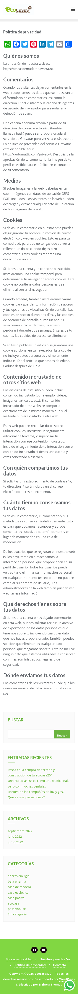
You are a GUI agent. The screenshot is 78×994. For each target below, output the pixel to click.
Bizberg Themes (50, 984)
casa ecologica (18, 892)
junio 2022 (15, 842)
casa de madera (19, 887)
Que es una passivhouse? (26, 797)
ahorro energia (18, 876)
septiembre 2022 (20, 831)
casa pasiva (16, 898)
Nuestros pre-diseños (55, 959)
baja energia (17, 881)
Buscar (15, 720)
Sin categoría (17, 914)
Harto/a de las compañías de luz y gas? (36, 792)
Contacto (59, 965)
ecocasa (13, 903)
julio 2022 (15, 836)
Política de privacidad (30, 965)
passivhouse (17, 909)
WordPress (67, 979)
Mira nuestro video (19, 959)
